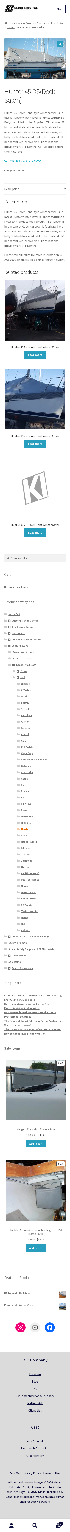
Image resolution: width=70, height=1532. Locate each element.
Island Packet (29, 841)
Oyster (25, 867)
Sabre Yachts (28, 898)
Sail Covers (18, 633)
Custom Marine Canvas (25, 620)
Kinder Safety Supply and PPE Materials (31, 949)
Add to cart (35, 1143)
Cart (54, 1522)
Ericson (25, 791)
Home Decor (19, 955)
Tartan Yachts (29, 911)
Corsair (25, 778)
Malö (24, 696)
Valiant (25, 930)
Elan (23, 785)
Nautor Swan (28, 892)
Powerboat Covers (23, 652)
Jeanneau (26, 860)
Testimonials (35, 1403)
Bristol (25, 734)
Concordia (27, 772)
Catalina (26, 766)
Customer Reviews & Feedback (35, 1396)
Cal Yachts (27, 747)
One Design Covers (22, 627)
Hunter (11, 27)
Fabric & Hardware (22, 968)
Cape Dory (27, 753)
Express (25, 683)
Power (23, 671)
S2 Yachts (26, 905)
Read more (35, 355)
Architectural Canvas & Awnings (30, 936)
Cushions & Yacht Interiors (27, 639)
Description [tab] (11, 189)
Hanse (24, 917)
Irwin (24, 835)
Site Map (15, 1473)
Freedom (26, 810)
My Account (11, 1525)
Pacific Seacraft (30, 873)
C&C (23, 740)
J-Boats (25, 854)
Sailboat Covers (22, 658)
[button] (60, 44)
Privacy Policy (32, 1473)
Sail (61, 23)
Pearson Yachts (30, 879)
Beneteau (26, 728)
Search (35, 1525)
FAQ (35, 1389)
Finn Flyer (26, 804)
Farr (23, 797)
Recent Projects (17, 942)
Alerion (25, 721)
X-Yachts (26, 690)
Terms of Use (51, 1473)
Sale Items (14, 962)
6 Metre (25, 702)
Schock (25, 709)
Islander (26, 848)
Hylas (24, 924)
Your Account (35, 1441)
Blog (35, 1381)
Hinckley (26, 822)
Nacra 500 (14, 614)
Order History (35, 1455)
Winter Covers (26, 23)
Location (35, 1374)
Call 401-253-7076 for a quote (23, 160)
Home (12, 23)
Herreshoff (27, 816)
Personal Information (35, 1448)
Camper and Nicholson (34, 759)
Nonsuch (26, 886)
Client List (35, 1410)
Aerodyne (26, 715)
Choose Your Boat (46, 23)
